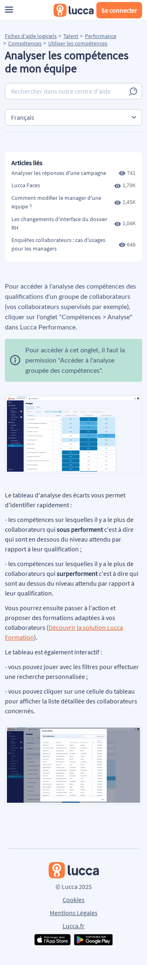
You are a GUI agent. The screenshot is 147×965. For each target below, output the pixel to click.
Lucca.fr (73, 926)
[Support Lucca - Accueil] (73, 10)
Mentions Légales (74, 913)
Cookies (73, 900)
